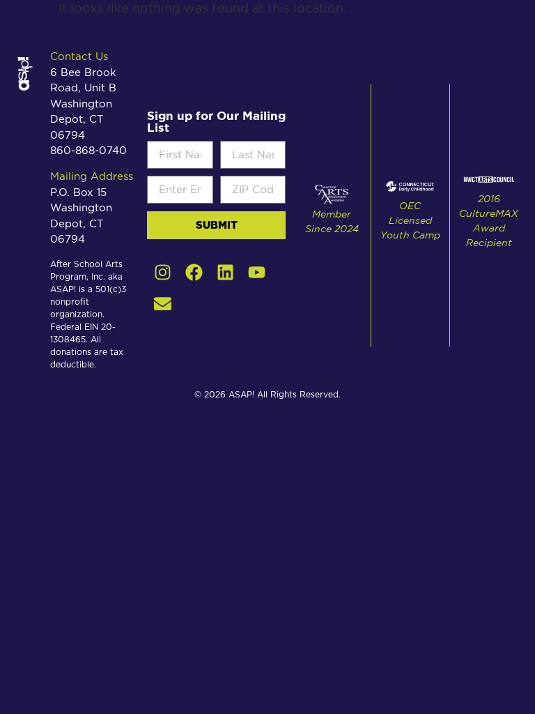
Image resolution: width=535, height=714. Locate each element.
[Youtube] (256, 272)
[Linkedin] (225, 272)
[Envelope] (162, 303)
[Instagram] (162, 272)
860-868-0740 (88, 151)
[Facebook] (194, 272)
